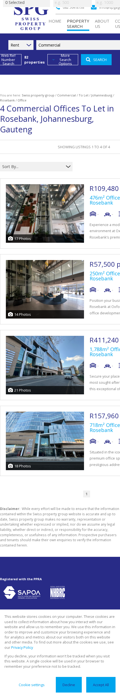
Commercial (66, 95)
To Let (83, 95)
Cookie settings (32, 684)
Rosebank (7, 100)
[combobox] (33, 166)
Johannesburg (101, 95)
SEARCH (100, 59)
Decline (69, 684)
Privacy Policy (22, 647)
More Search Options (65, 59)
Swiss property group (38, 95)
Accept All (101, 684)
